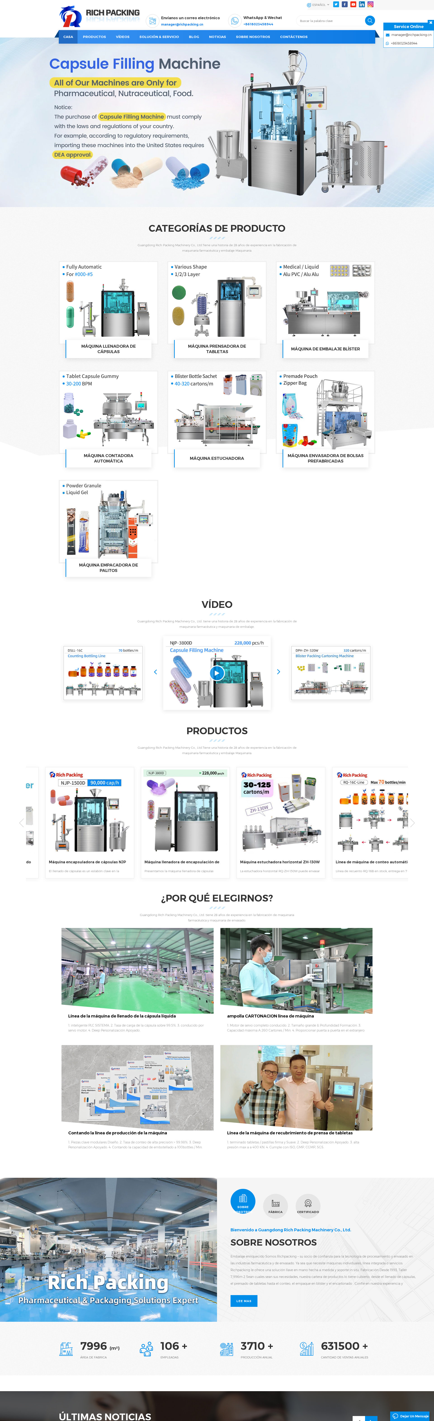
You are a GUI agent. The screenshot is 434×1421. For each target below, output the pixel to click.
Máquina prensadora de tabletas (217, 349)
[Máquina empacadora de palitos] (108, 521)
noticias (217, 37)
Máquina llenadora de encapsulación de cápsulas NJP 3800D (70, 862)
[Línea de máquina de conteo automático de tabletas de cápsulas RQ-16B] (265, 817)
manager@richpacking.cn (182, 24)
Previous (155, 672)
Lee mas (244, 1301)
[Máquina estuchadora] (217, 412)
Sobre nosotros (253, 37)
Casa (68, 37)
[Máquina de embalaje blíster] (325, 303)
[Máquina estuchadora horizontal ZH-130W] (169, 817)
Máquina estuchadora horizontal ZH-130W (168, 862)
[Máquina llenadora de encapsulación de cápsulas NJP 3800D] (74, 817)
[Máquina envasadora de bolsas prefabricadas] (325, 412)
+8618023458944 (258, 24)
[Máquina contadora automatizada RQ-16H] (361, 817)
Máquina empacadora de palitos (108, 568)
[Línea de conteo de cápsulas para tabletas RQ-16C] (103, 673)
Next (278, 672)
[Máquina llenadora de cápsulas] (108, 303)
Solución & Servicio (159, 37)
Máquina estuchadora (217, 458)
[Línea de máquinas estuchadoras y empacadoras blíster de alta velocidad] (331, 673)
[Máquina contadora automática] (108, 412)
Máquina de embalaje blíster (325, 349)
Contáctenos (294, 37)
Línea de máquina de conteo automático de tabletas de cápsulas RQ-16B (262, 862)
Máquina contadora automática (108, 458)
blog (194, 37)
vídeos (123, 37)
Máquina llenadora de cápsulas (108, 349)
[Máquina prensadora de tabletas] (217, 303)
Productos (94, 37)
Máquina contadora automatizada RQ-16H (360, 862)
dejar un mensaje (414, 1416)
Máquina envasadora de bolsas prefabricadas (325, 458)
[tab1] (243, 1201)
